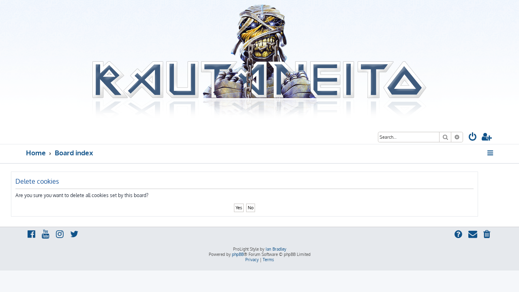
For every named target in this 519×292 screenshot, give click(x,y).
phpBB (238, 254)
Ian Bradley (276, 249)
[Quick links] (491, 153)
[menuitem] (472, 137)
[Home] (259, 62)
